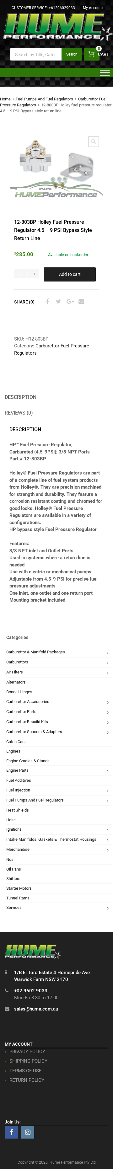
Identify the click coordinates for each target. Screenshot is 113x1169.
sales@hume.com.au (36, 1009)
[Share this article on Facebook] (46, 302)
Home (5, 99)
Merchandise (18, 849)
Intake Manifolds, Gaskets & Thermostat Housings (51, 839)
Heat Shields (17, 810)
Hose (11, 820)
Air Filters (14, 672)
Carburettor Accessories (27, 701)
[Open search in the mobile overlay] (46, 54)
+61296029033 (62, 8)
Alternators (16, 682)
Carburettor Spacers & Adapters (34, 731)
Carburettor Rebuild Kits (27, 721)
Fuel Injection (18, 790)
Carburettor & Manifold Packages (35, 652)
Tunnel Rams (18, 898)
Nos (9, 859)
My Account (93, 8)
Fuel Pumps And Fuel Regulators (44, 99)
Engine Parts (17, 770)
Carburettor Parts (21, 711)
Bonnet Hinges (19, 691)
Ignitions (14, 829)
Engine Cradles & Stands (28, 761)
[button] (93, 141)
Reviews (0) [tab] (19, 413)
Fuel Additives (18, 780)
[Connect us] (11, 1132)
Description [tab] (20, 397)
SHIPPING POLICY (28, 1061)
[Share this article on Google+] (69, 302)
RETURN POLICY (26, 1080)
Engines (13, 751)
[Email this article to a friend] (80, 302)
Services (14, 907)
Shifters (13, 878)
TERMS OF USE (25, 1071)
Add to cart (70, 274)
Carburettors (17, 662)
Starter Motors (19, 888)
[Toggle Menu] (105, 75)
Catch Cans (16, 741)
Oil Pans (13, 869)
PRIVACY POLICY (27, 1051)
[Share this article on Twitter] (58, 302)
